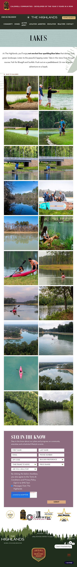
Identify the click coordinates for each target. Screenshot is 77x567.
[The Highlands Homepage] (13, 537)
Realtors (61, 24)
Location (33, 24)
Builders (40, 533)
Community (8, 24)
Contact (69, 24)
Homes (17, 24)
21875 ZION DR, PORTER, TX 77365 (42, 536)
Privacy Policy (69, 533)
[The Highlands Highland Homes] (42, 18)
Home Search (68, 17)
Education (51, 24)
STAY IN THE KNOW (9, 17)
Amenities (42, 24)
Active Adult (24, 24)
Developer (58, 533)
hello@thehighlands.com (64, 536)
